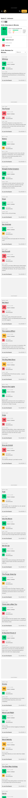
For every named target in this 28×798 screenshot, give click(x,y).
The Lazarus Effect (8, 331)
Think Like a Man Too (9, 604)
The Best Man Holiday (10, 766)
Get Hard (8, 45)
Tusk (3, 492)
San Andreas (6, 224)
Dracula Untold (7, 445)
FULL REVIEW (22, 80)
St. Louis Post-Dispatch (7, 80)
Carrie (4, 793)
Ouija (4, 415)
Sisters (4, 139)
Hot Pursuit (6, 251)
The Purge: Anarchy (9, 574)
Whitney (5, 59)
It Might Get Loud (10, 39)
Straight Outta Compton (10, 169)
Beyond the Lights (8, 387)
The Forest (6, 109)
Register (24, 11)
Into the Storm (7, 519)
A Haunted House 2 (9, 633)
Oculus (4, 684)
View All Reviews (9, 68)
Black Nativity (7, 739)
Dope (4, 199)
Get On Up (6, 546)
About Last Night (8, 712)
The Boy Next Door (8, 360)
